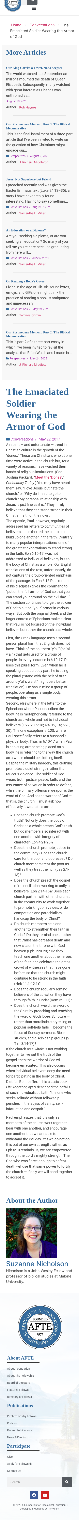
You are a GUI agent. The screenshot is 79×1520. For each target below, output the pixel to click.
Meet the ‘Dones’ (48, 477)
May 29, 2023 (40, 309)
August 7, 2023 (41, 207)
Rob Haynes (27, 107)
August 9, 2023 (39, 156)
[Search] (67, 1482)
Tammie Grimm (30, 315)
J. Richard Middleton (33, 162)
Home (16, 25)
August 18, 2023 (17, 101)
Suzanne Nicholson (37, 1264)
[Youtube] (45, 1495)
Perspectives (18, 156)
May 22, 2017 (49, 439)
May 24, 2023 (38, 358)
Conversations (42, 25)
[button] (34, 8)
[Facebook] (34, 1495)
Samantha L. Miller (32, 213)
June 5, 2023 (40, 258)
